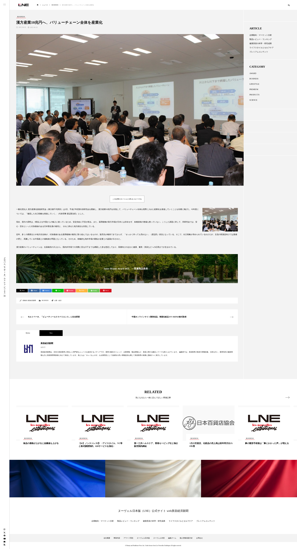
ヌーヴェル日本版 (143, 538)
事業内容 (117, 538)
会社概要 (107, 538)
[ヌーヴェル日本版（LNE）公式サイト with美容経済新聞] (23, 5)
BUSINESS (45, 300)
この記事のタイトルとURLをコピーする (127, 199)
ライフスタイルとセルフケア (261, 48)
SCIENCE (253, 100)
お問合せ (199, 538)
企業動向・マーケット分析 (260, 35)
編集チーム (172, 538)
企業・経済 (57, 300)
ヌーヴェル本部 (159, 538)
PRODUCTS (254, 95)
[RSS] (4, 545)
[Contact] (4, 542)
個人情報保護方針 (186, 538)
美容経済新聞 (31, 300)
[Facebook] (4, 535)
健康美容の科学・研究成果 (260, 43)
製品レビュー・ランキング (260, 39)
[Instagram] (4, 529)
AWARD (252, 73)
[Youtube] (4, 538)
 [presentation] (287, 397)
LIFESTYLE (254, 84)
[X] (4, 532)
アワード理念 (128, 538)
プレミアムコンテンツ (258, 52)
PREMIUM (253, 89)
